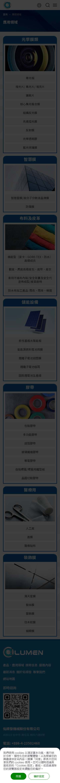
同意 (18, 776)
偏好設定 (39, 776)
